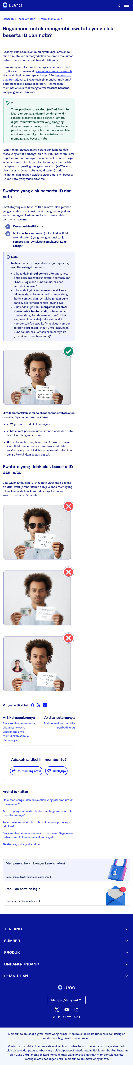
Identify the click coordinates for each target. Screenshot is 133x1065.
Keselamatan (26, 18)
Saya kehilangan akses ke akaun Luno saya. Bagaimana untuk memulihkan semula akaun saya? (19, 732)
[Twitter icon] (57, 1009)
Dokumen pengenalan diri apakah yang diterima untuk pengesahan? (38, 802)
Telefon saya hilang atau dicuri (22, 844)
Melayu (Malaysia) (64, 1000)
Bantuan (8, 18)
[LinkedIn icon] (76, 1009)
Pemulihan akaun (51, 18)
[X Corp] (39, 705)
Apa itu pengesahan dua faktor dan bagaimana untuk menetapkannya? (37, 813)
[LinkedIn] (45, 705)
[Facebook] (32, 705)
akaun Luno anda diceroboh (54, 71)
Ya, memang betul (29, 771)
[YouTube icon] (66, 1009)
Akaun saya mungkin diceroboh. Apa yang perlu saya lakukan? (36, 824)
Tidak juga (59, 771)
